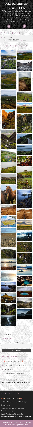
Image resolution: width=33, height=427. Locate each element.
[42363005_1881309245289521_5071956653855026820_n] (8, 194)
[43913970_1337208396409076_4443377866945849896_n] (24, 258)
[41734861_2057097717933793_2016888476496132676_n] (24, 183)
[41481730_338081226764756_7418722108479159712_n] (24, 123)
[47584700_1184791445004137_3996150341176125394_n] (24, 314)
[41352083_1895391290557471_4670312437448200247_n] (24, 108)
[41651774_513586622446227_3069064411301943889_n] (24, 139)
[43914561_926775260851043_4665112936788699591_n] (24, 214)
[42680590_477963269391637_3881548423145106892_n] (24, 199)
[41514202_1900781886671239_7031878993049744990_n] (24, 150)
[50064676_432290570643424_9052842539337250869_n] (24, 292)
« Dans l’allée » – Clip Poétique (16, 365)
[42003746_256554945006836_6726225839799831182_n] (24, 161)
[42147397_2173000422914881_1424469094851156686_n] (8, 155)
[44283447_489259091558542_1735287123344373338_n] (8, 221)
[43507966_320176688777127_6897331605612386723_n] (8, 210)
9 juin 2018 (7, 37)
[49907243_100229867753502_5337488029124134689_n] (24, 303)
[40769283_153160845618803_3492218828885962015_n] (24, 81)
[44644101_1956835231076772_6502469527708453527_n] (8, 253)
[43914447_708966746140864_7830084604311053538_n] (24, 225)
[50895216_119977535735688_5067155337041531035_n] (24, 269)
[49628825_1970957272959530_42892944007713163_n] (8, 320)
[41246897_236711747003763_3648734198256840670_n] (24, 66)
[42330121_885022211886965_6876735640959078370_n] (8, 119)
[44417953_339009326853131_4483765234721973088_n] (24, 236)
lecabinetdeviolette (11, 40)
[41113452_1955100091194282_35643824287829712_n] (24, 97)
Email (16, 342)
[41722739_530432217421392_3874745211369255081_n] (8, 179)
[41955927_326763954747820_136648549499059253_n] (8, 167)
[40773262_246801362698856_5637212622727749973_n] (8, 99)
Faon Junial (8, 369)
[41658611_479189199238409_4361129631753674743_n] (24, 172)
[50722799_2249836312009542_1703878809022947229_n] (24, 281)
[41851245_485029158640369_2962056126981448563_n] (8, 139)
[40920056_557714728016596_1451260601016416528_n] (24, 55)
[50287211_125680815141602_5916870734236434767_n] (8, 309)
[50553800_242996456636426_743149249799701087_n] (8, 276)
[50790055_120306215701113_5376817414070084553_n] (8, 264)
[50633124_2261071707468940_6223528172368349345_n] (8, 287)
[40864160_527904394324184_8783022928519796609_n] (8, 59)
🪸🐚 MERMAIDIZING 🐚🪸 (13, 361)
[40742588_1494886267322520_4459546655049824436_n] (8, 79)
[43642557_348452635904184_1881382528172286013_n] (8, 237)
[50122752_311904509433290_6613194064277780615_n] (8, 298)
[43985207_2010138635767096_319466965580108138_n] (24, 247)
